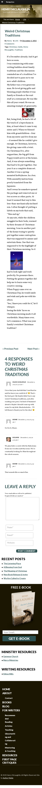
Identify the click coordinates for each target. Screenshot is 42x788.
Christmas (13, 47)
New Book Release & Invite (16, 574)
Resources (9, 755)
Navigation (10, 2)
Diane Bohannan (19, 382)
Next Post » (33, 348)
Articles (8, 726)
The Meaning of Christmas (15, 571)
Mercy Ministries (10, 660)
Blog (5, 706)
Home (17, 19)
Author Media (8, 778)
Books (7, 702)
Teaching (9, 730)
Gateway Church (10, 656)
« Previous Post (10, 348)
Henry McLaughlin (16, 9)
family (20, 47)
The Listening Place (12, 563)
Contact (9, 698)
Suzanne (15, 438)
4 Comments (9, 44)
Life (24, 19)
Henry (9, 41)
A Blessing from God (13, 567)
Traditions (19, 50)
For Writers (11, 710)
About (7, 693)
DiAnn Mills (8, 674)
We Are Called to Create (15, 578)
